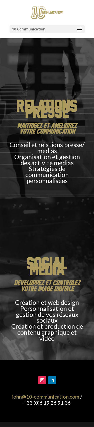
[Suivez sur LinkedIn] (52, 380)
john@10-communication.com (45, 397)
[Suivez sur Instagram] (42, 380)
